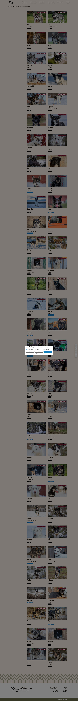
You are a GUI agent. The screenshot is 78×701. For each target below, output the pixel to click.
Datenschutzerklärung (46, 347)
